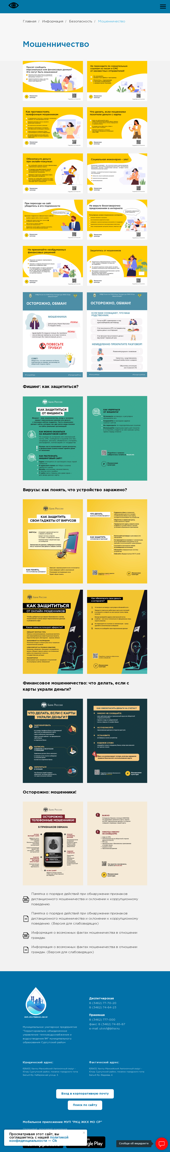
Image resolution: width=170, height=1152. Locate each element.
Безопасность (80, 21)
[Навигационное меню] (163, 7)
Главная (29, 21)
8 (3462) (96, 1003)
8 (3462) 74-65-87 (111, 1024)
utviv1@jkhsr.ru (109, 1028)
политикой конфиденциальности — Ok (38, 1139)
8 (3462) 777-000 (102, 1019)
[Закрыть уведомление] (84, 1133)
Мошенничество (111, 21)
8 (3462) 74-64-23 (102, 1007)
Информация (52, 21)
